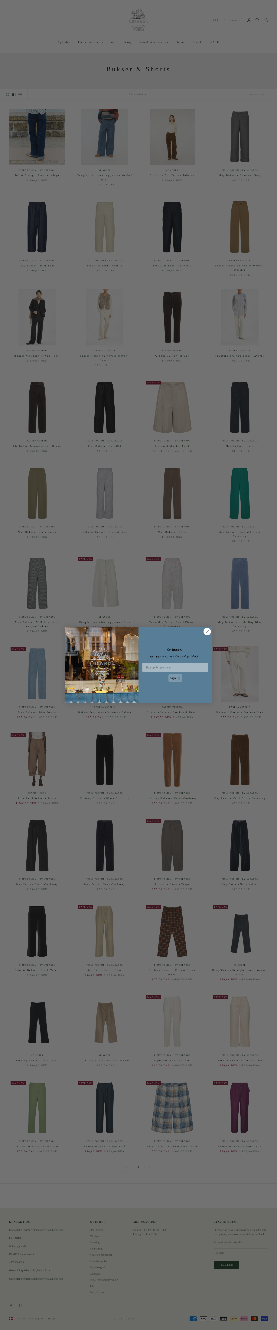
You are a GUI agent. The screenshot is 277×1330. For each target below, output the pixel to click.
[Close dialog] (207, 631)
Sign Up (175, 678)
